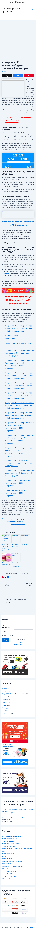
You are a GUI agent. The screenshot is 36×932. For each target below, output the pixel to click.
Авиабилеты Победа (8, 853)
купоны (6, 273)
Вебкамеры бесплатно (9, 879)
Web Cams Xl (6, 868)
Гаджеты (4, 691)
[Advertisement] (18, 38)
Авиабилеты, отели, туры (10, 838)
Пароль (4, 631)
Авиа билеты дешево (8, 841)
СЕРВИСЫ (5, 711)
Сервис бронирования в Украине (12, 861)
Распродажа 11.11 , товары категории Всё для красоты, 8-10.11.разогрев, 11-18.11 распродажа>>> (19, 395)
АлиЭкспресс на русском (11, 10)
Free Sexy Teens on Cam (9, 871)
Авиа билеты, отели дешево (10, 843)
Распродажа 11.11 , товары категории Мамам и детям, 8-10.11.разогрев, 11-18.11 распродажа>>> (19, 415)
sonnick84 (9, 813)
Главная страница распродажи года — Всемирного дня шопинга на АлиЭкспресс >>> (18, 521)
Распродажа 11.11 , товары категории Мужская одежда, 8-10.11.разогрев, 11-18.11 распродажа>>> (19, 375)
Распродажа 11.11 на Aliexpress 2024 (13, 818)
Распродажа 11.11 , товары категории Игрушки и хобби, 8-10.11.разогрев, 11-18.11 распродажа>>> (19, 328)
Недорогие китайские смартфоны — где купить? (6, 547)
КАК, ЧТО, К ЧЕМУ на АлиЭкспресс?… (13, 694)
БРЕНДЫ (4, 688)
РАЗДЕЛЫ (5, 705)
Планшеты (5, 702)
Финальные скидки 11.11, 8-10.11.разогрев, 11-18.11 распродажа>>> (15, 493)
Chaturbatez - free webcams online (12, 866)
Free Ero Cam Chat (7, 874)
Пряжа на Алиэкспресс (6, 563)
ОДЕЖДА (5, 699)
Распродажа (6, 708)
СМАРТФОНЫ (6, 713)
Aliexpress (32, 927)
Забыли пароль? (19, 642)
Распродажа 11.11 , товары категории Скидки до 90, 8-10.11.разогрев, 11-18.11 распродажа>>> (19, 473)
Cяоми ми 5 (24, 544)
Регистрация (18, 644)
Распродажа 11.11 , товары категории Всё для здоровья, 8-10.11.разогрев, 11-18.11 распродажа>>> (19, 405)
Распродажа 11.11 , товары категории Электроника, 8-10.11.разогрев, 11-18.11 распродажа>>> (19, 353)
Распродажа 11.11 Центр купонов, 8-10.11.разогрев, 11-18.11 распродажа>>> (19, 483)
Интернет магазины (8, 859)
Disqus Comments (20, 603)
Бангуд (4, 856)
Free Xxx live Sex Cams (9, 876)
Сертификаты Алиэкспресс (16, 545)
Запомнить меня (20, 639)
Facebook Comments (9, 603)
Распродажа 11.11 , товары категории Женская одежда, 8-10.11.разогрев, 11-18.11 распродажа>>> (19, 385)
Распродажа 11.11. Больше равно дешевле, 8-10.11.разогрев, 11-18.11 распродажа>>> (19, 463)
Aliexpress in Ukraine (8, 863)
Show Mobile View (18, 2)
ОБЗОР (4, 696)
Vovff (8, 819)
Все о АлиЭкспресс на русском (11, 836)
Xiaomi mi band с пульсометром (16, 565)
